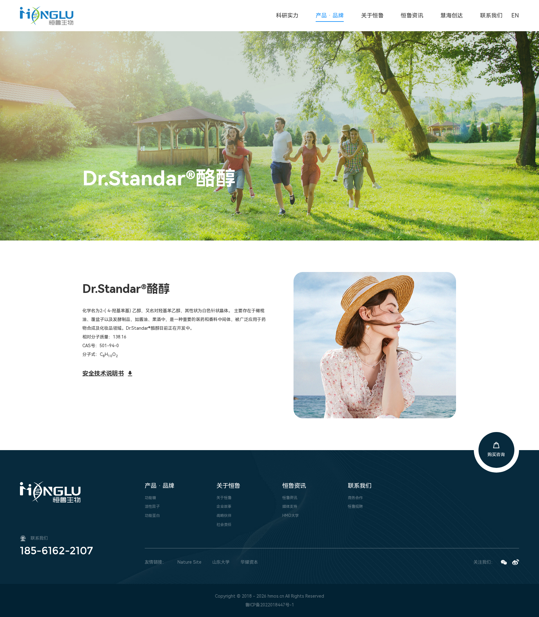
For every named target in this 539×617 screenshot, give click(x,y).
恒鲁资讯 (294, 485)
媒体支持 (289, 506)
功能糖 (150, 498)
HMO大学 (290, 515)
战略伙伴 (223, 515)
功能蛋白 (152, 515)
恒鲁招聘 (355, 506)
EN (515, 15)
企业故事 (223, 506)
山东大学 (221, 562)
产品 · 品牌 (159, 485)
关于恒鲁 (228, 485)
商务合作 (355, 498)
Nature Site (189, 562)
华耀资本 (249, 562)
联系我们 (359, 485)
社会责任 (223, 524)
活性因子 (152, 506)
